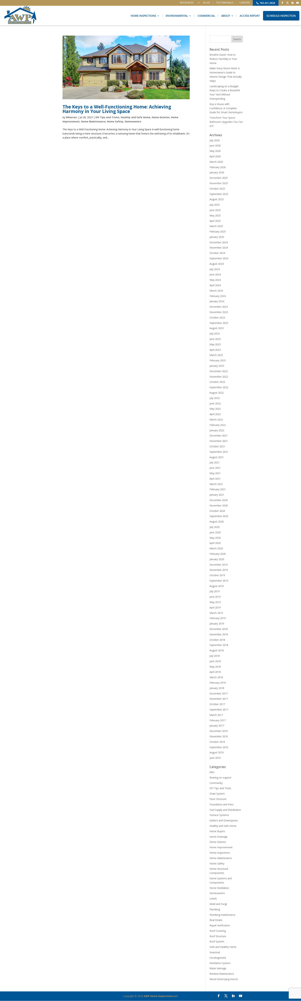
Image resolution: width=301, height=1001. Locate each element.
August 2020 (217, 521)
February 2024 (218, 296)
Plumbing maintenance (222, 914)
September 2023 (219, 323)
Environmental (177, 15)
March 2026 (216, 161)
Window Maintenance (222, 973)
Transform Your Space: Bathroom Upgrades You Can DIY (226, 122)
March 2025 (216, 226)
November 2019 (219, 569)
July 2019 (215, 591)
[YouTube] (297, 3)
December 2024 (219, 242)
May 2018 (215, 666)
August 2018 (217, 650)
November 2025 (219, 183)
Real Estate (216, 920)
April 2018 (215, 671)
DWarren (71, 117)
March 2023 (216, 355)
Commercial (206, 15)
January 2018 (217, 688)
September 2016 (219, 747)
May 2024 (215, 279)
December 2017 (219, 693)
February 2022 (218, 425)
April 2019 (215, 607)
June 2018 (215, 661)
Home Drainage (218, 836)
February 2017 (218, 720)
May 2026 (215, 151)
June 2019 (215, 596)
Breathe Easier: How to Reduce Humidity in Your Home (223, 59)
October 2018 (217, 639)
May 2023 (215, 344)
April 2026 (215, 156)
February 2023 (218, 360)
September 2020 (219, 516)
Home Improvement (221, 847)
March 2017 (216, 715)
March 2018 (216, 677)
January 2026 (217, 172)
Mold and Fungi (218, 904)
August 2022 (217, 392)
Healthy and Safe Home (135, 117)
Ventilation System (220, 963)
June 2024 (215, 274)
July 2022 (215, 398)
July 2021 (215, 462)
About (225, 15)
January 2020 (217, 559)
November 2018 (219, 634)
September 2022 (219, 387)
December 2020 (219, 500)
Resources (187, 3)
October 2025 (217, 188)
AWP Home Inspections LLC (161, 996)
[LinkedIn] (292, 3)
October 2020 (217, 511)
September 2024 (219, 258)
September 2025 (219, 194)
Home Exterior (161, 117)
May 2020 (215, 537)
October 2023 (217, 317)
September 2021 (219, 451)
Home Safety (115, 121)
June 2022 (215, 403)
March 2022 (216, 419)
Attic (212, 772)
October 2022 (217, 381)
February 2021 (218, 489)
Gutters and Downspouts (224, 820)
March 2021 (216, 484)
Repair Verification (220, 925)
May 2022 (215, 408)
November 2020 (219, 505)
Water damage (218, 968)
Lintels (213, 898)
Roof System (217, 941)
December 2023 (219, 306)
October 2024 (217, 253)
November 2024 (219, 247)
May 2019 (215, 602)
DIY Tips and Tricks (107, 117)
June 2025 (215, 210)
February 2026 (218, 167)
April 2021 (215, 478)
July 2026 (215, 140)
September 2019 (219, 580)
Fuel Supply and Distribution (225, 809)
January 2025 (217, 237)
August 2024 (217, 263)
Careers (245, 3)
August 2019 (217, 586)
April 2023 (215, 349)
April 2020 (215, 543)
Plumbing (215, 909)
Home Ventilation (219, 888)
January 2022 (217, 430)
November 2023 (219, 312)
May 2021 (215, 473)
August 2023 (217, 328)
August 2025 (217, 199)
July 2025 (215, 204)
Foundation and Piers (222, 804)
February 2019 (218, 618)
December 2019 (219, 564)
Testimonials (225, 3)
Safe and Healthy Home (223, 947)
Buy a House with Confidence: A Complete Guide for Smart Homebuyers (226, 108)
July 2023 (215, 333)
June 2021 (215, 467)
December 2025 (219, 177)
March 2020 (216, 548)
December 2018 (219, 629)
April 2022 (215, 414)
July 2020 (215, 527)
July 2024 (215, 269)
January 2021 (217, 494)
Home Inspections (143, 15)
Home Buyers (217, 831)
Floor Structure (218, 799)
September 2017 (219, 709)
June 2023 (215, 339)
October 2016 (217, 741)
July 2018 (215, 655)
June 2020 (215, 532)
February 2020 (218, 553)
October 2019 (217, 575)
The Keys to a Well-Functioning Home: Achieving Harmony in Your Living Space (117, 109)
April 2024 (215, 285)
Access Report (250, 15)
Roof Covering (218, 930)
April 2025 (215, 221)
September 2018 (219, 645)
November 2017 (219, 698)
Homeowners (133, 121)
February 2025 (218, 231)
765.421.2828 (267, 3)
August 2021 (217, 457)
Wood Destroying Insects (224, 979)
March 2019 (216, 613)
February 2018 (218, 682)
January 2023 (217, 365)
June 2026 (215, 145)
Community (216, 783)
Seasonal (215, 952)
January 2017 (217, 725)
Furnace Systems (219, 815)
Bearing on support (220, 777)
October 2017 (217, 704)
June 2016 (215, 757)
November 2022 (219, 376)
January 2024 (217, 301)
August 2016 (217, 752)
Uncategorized (218, 957)
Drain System (217, 793)
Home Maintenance (93, 121)
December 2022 (219, 371)
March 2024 (216, 290)
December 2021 (219, 435)
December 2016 (219, 731)
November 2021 (219, 441)
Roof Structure (218, 936)
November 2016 (219, 736)
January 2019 (217, 623)
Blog (206, 3)
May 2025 (215, 215)
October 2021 (217, 446)
